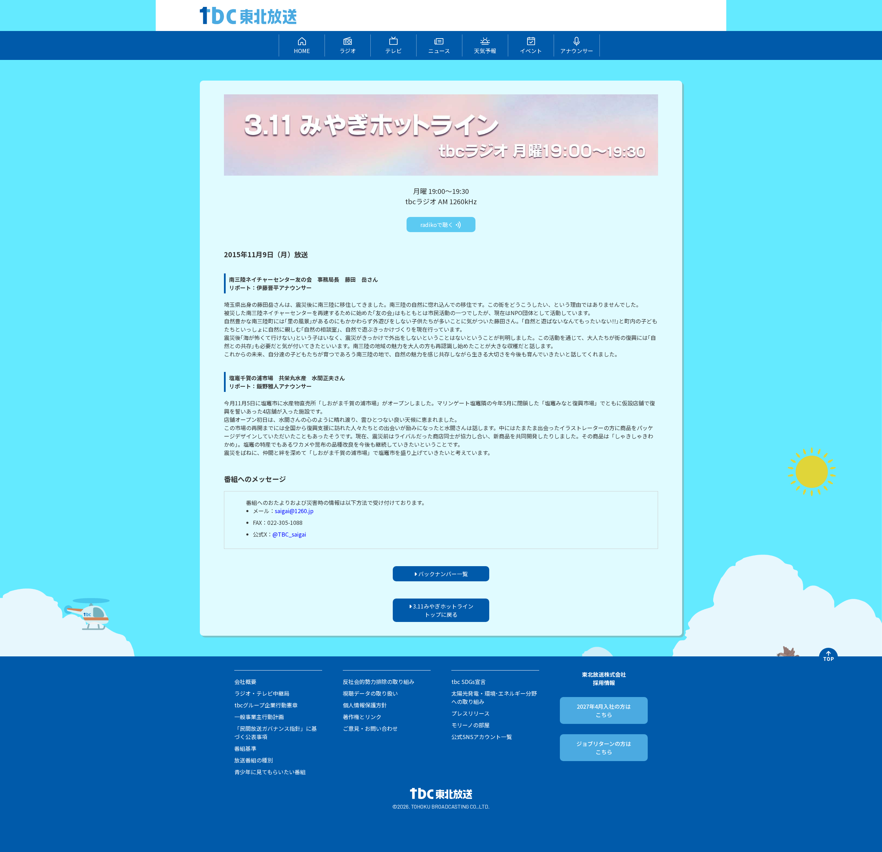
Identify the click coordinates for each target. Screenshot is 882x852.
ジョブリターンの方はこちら (603, 747)
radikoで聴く (437, 224)
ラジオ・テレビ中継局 (261, 693)
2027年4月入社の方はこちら (604, 710)
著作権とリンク (362, 717)
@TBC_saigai (289, 534)
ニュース (439, 50)
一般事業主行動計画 (259, 717)
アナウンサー (576, 50)
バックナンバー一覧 (442, 574)
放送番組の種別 (253, 760)
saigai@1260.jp (294, 511)
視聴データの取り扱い (370, 693)
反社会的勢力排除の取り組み (378, 681)
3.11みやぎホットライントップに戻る (442, 610)
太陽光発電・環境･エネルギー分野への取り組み (494, 697)
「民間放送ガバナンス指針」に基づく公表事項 (275, 732)
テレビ (393, 50)
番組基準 (245, 748)
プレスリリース (470, 713)
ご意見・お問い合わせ (370, 728)
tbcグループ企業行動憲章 (266, 705)
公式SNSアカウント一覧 (481, 736)
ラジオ (347, 50)
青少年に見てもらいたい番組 (270, 772)
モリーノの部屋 (470, 725)
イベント (531, 50)
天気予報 (485, 50)
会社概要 (245, 681)
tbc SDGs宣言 (468, 681)
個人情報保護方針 (365, 705)
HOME (302, 50)
